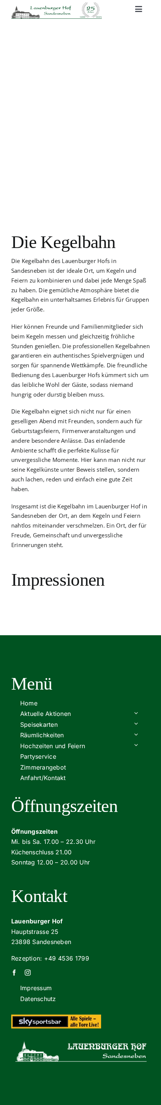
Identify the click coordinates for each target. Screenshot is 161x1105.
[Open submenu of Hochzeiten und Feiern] (136, 745)
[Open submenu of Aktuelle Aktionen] (136, 713)
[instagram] (28, 973)
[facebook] (14, 973)
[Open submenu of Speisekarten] (136, 724)
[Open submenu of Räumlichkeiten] (136, 734)
